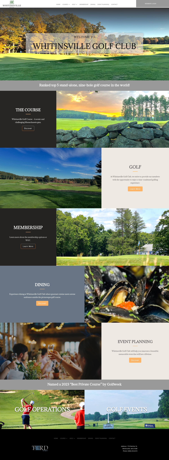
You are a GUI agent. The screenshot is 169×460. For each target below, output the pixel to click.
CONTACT (114, 4)
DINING (92, 4)
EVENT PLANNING (103, 4)
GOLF (73, 4)
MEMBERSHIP (84, 4)
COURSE (65, 4)
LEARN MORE (42, 425)
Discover (28, 128)
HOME (58, 4)
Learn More (135, 189)
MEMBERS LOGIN (150, 4)
